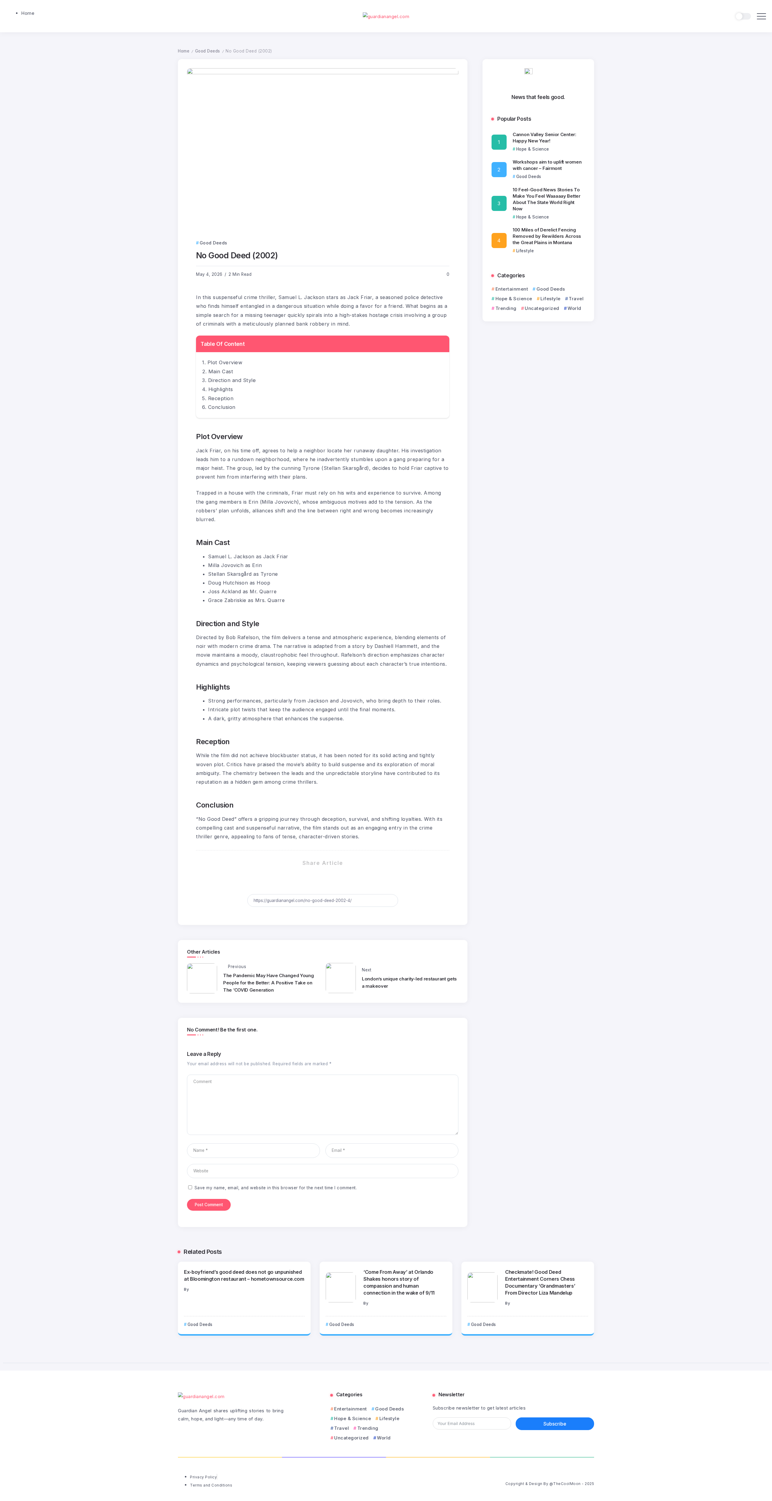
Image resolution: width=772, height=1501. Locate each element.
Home (183, 51)
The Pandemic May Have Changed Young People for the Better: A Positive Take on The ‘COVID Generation (268, 983)
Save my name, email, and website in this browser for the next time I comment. (276, 1187)
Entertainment (511, 289)
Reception (221, 398)
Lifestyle (550, 298)
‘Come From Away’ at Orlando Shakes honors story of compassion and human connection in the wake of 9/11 (399, 1282)
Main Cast (220, 371)
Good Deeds (207, 51)
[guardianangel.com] (386, 16)
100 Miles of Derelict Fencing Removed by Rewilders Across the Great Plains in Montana (547, 236)
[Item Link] (341, 1287)
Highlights (220, 389)
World (574, 308)
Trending (506, 308)
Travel (576, 298)
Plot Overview (225, 362)
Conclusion (222, 407)
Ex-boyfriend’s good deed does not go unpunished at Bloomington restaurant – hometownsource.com (244, 1275)
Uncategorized (542, 308)
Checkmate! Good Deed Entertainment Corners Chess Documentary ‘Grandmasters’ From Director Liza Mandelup (540, 1282)
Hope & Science (513, 298)
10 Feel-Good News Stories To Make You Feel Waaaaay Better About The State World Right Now (547, 199)
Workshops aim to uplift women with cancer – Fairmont (547, 165)
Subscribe (554, 1424)
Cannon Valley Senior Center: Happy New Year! (544, 138)
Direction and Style (232, 380)
